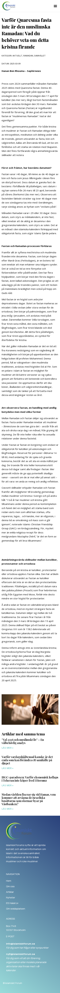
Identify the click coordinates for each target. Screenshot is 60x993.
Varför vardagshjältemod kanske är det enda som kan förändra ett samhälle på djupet (27, 760)
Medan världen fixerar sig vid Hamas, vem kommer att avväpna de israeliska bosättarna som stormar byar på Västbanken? (29, 799)
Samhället (40, 55)
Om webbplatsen (15, 908)
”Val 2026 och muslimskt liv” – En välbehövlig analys (23, 741)
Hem (8, 880)
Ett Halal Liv (12, 903)
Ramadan (28, 55)
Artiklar (10, 892)
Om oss (10, 886)
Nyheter (10, 897)
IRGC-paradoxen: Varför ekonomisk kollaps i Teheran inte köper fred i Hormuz (30, 778)
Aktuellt (17, 55)
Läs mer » (8, 747)
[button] (55, 6)
